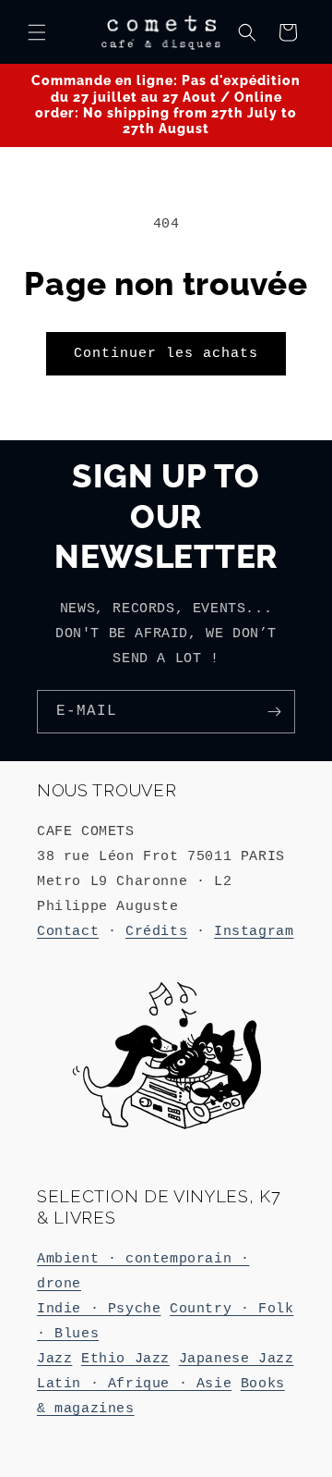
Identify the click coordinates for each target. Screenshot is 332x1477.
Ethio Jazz (125, 1359)
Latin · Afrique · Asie (134, 1384)
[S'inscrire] (274, 711)
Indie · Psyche (98, 1309)
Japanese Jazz (236, 1359)
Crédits (156, 932)
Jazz (54, 1359)
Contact (68, 932)
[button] (37, 32)
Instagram (253, 932)
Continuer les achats (166, 354)
